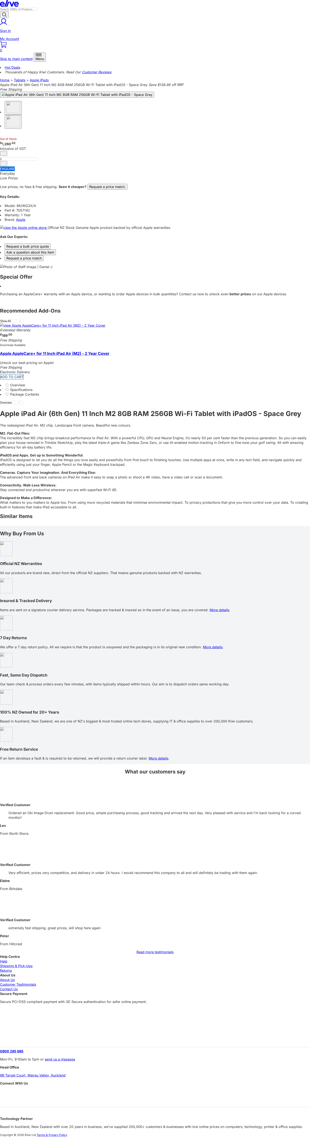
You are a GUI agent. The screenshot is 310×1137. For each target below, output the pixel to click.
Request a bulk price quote (27, 246)
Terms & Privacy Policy (52, 1135)
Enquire (7, 169)
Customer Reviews (96, 72)
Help (3, 961)
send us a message (60, 1059)
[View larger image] (77, 95)
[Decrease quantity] (3, 153)
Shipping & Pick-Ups (16, 966)
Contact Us (9, 989)
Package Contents (24, 394)
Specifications (20, 390)
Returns (6, 970)
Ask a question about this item (30, 252)
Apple (20, 219)
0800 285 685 (11, 1051)
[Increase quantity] (3, 163)
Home (4, 80)
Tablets (19, 80)
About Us (7, 980)
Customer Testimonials (18, 984)
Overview (17, 385)
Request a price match (24, 258)
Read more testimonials (155, 952)
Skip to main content (16, 59)
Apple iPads (39, 80)
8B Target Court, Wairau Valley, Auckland (33, 1075)
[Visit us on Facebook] (155, 1092)
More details (219, 610)
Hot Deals (12, 67)
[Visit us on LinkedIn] (155, 1100)
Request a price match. (107, 187)
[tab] (155, 385)
